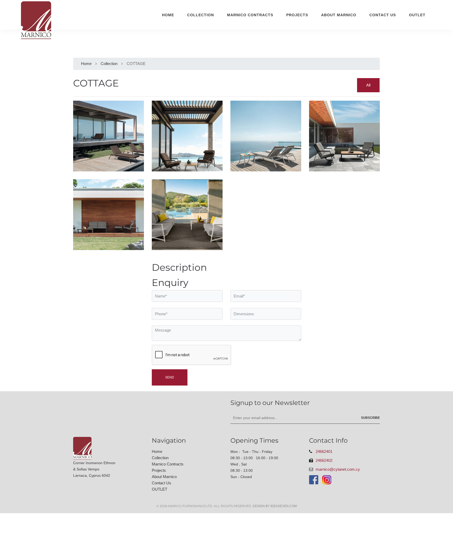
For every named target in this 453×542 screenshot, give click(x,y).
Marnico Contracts (250, 15)
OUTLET (417, 15)
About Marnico (338, 15)
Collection (200, 15)
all (368, 85)
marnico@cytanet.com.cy (338, 469)
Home (168, 15)
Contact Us (382, 15)
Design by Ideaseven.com (275, 506)
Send (169, 377)
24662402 (324, 460)
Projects (297, 15)
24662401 (324, 451)
